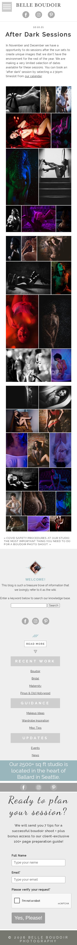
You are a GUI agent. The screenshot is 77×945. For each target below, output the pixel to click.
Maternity (35, 686)
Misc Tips (35, 727)
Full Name (19, 855)
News (35, 755)
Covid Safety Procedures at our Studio (37, 538)
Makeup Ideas (35, 713)
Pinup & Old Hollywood (35, 693)
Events (35, 748)
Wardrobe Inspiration (35, 720)
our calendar (33, 76)
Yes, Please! (28, 918)
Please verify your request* (31, 889)
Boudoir (35, 671)
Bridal (35, 678)
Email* (16, 872)
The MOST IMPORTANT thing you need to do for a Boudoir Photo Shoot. (37, 543)
